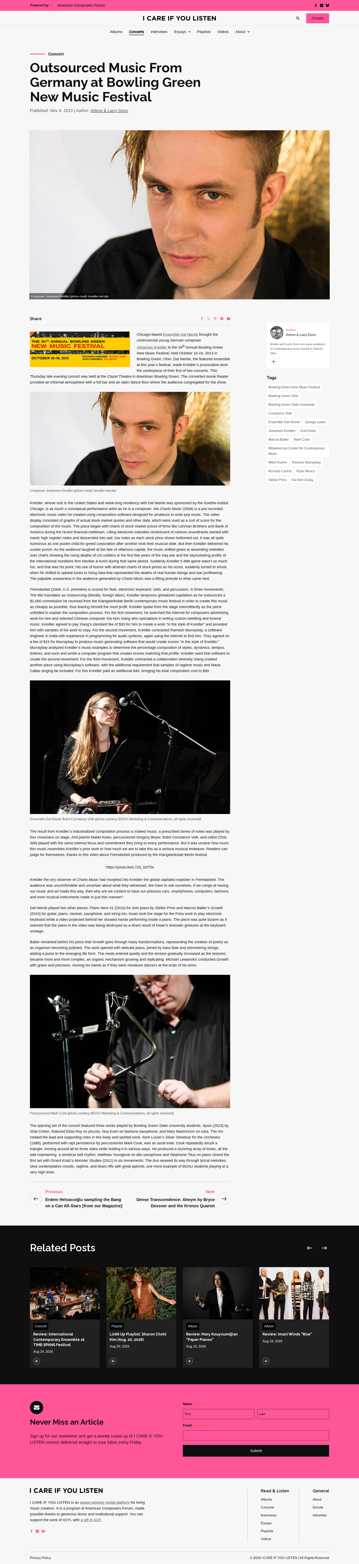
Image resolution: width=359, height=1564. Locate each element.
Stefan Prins (277, 480)
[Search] (298, 18)
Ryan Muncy (305, 471)
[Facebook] (202, 318)
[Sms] (222, 318)
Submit (256, 1451)
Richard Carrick (279, 471)
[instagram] (321, 5)
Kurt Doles (308, 431)
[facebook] (315, 5)
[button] (317, 18)
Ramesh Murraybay (306, 462)
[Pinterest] (215, 318)
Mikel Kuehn (277, 462)
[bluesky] (327, 5)
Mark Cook (302, 439)
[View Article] (65, 1317)
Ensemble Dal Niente (180, 334)
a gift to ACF (91, 1520)
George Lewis (315, 422)
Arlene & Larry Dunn (109, 110)
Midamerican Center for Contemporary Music (296, 450)
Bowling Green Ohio (283, 396)
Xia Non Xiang (302, 480)
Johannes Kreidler (152, 347)
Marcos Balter (278, 439)
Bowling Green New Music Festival (294, 387)
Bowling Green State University (291, 404)
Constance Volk (280, 413)
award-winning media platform (105, 1502)
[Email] (228, 318)
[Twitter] (208, 318)
